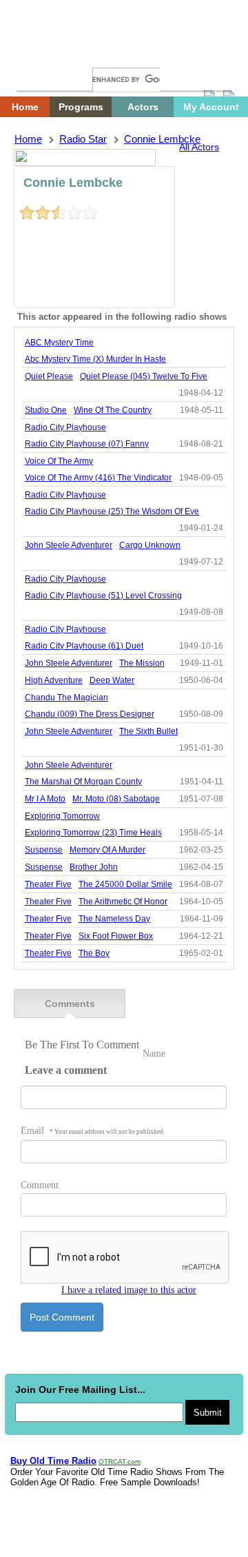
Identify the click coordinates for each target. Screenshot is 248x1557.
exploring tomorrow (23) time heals (93, 832)
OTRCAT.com (120, 1461)
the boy (94, 953)
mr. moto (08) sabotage (116, 799)
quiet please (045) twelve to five (143, 376)
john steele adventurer (68, 545)
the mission (142, 663)
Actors (142, 106)
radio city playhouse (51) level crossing (103, 595)
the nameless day (114, 919)
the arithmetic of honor (123, 901)
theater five (48, 884)
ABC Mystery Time (59, 342)
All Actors (199, 146)
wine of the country (113, 410)
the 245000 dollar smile (125, 884)
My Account (211, 106)
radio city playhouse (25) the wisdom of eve (112, 511)
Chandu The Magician (66, 697)
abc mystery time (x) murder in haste (95, 359)
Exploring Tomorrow (62, 816)
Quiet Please (49, 376)
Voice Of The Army (59, 461)
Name (154, 1053)
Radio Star (83, 139)
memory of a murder (107, 850)
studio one (46, 410)
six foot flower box (116, 936)
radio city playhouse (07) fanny (87, 444)
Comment (40, 1185)
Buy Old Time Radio (53, 1461)
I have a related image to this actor (128, 1290)
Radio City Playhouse (65, 427)
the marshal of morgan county (83, 781)
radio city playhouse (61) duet (84, 646)
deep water (112, 680)
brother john (94, 867)
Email (93, 1131)
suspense (44, 850)
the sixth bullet (148, 731)
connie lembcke (162, 139)
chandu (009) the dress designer (89, 714)
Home (38, 53)
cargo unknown (149, 545)
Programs (81, 106)
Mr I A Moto (45, 799)
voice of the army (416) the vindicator (98, 477)
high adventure (54, 680)
